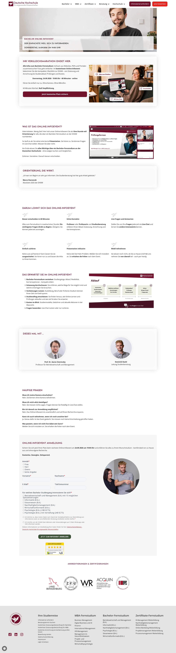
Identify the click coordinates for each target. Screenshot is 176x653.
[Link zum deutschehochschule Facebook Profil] (10, 634)
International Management (85, 628)
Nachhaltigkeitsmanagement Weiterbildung (147, 624)
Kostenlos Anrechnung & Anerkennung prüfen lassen (54, 631)
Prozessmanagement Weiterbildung (149, 633)
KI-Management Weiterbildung (147, 620)
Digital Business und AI (83, 623)
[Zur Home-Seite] (23, 4)
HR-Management (81, 631)
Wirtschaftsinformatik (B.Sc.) (114, 636)
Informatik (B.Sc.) (109, 625)
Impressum (42, 639)
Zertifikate (89, 4)
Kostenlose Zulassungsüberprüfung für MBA (53, 627)
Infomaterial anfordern (140, 4)
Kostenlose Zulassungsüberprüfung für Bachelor (54, 625)
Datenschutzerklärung (45, 637)
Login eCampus (43, 642)
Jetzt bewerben (160, 4)
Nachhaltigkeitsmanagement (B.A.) (116, 628)
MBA (77, 4)
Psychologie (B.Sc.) (110, 631)
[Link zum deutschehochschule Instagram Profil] (21, 634)
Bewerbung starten (44, 634)
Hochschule (118, 4)
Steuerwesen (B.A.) (110, 633)
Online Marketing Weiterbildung (148, 628)
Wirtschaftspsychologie (84, 644)
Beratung (103, 4)
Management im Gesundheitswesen (82, 635)
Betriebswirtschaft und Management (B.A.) (117, 621)
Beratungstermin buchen (46, 622)
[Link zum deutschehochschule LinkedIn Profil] (15, 634)
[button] (4, 648)
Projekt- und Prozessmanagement (83, 640)
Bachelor (66, 4)
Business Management (83, 620)
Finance (78, 626)
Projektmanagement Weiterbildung (149, 631)
